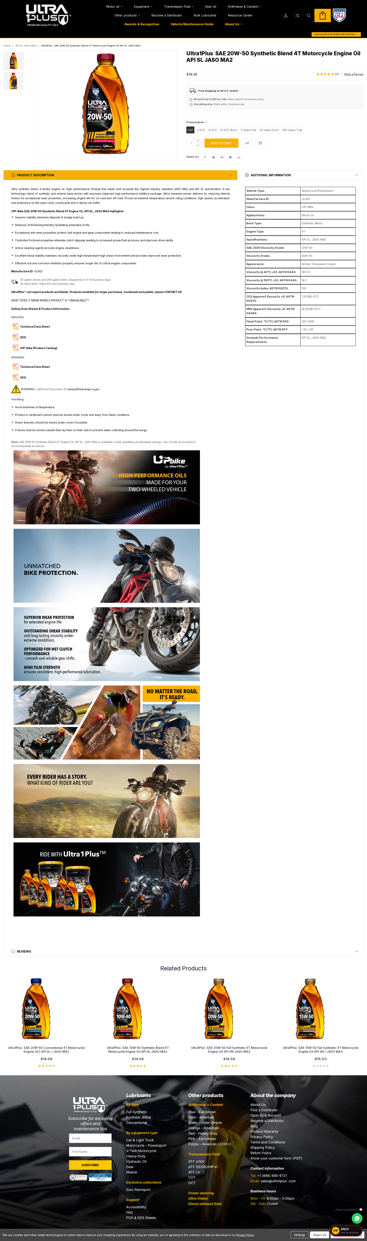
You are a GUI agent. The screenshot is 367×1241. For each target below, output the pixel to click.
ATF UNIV (196, 1161)
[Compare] (297, 15)
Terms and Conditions (267, 1142)
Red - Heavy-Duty (202, 1133)
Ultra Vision (198, 1198)
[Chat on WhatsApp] (357, 1218)
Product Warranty (264, 1131)
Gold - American (201, 1117)
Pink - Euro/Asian (202, 1139)
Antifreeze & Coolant (243, 6)
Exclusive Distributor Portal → (336, 34)
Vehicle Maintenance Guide (192, 24)
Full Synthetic (136, 1112)
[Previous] (355, 967)
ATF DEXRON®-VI (203, 1167)
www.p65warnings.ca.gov (84, 389)
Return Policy (260, 1153)
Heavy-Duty (135, 1156)
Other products (125, 15)
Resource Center (240, 15)
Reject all (319, 1235)
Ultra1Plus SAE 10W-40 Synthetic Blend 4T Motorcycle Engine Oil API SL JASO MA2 (138, 1049)
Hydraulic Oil (136, 1161)
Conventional (136, 1123)
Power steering (201, 1193)
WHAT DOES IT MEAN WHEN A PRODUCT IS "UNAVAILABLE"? (50, 300)
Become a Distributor (166, 15)
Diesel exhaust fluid (204, 1204)
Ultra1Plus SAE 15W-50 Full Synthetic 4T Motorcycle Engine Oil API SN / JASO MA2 (320, 1049)
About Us (232, 24)
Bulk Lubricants (205, 15)
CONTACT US (173, 292)
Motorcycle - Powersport (146, 1145)
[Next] (362, 967)
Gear (130, 1167)
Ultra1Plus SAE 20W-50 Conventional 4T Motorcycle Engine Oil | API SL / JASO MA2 (46, 1049)
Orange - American (203, 1128)
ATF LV (194, 1172)
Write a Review (353, 74)
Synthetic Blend (138, 1117)
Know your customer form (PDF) (276, 1158)
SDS (23, 377)
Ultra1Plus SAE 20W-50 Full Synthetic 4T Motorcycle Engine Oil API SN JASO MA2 (229, 1049)
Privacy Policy (261, 1137)
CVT (191, 1178)
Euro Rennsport (138, 1190)
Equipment (141, 6)
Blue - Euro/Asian (202, 1112)
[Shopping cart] (322, 15)
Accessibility (136, 1207)
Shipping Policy (262, 1148)
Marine (131, 1172)
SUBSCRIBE (90, 1165)
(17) (337, 74)
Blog (254, 1126)
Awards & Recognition (141, 24)
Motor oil (112, 6)
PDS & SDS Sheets (141, 1218)
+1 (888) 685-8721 (268, 1176)
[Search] (309, 15)
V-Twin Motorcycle (141, 1151)
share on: (192, 156)
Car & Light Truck (140, 1140)
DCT (192, 1183)
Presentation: (196, 122)
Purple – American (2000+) (209, 1144)
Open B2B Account (265, 1115)
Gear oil (210, 6)
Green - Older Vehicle (205, 1123)
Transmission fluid (177, 6)
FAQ (129, 1212)
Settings (299, 1235)
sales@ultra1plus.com (273, 1180)
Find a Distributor (264, 1110)
